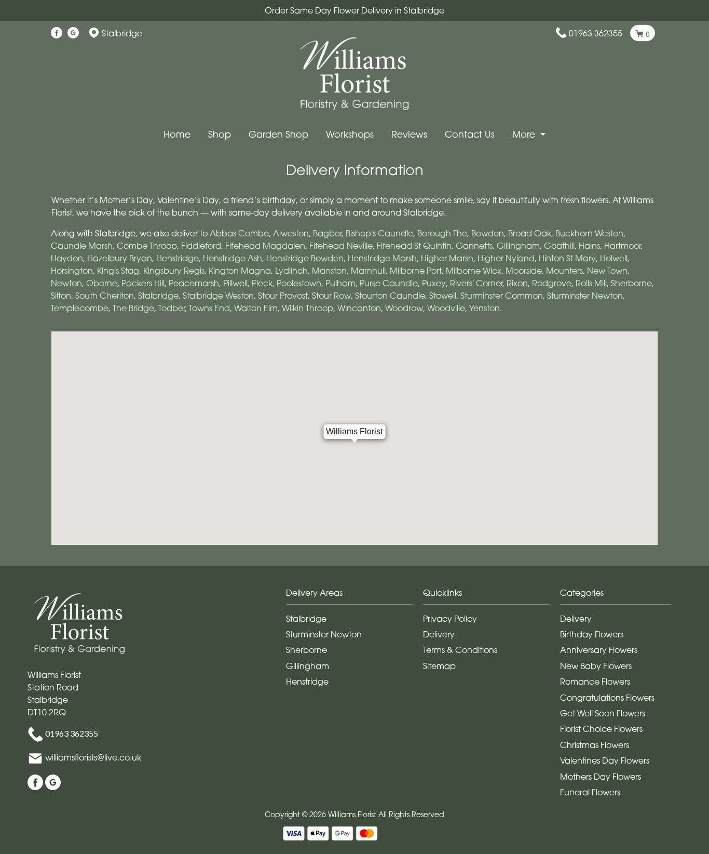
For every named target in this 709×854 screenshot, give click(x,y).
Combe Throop (147, 246)
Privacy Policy (450, 618)
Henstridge (177, 258)
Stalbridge (158, 295)
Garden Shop (278, 134)
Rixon (517, 283)
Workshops (350, 134)
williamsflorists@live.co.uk (93, 757)
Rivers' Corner (476, 283)
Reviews (409, 134)
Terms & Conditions (460, 650)
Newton (66, 283)
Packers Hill (143, 283)
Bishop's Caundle (379, 233)
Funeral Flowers (590, 792)
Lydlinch (291, 270)
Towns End (209, 308)
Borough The (442, 233)
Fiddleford (201, 246)
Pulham (340, 283)
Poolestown (299, 283)
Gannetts (474, 246)
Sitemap (439, 666)
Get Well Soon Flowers (602, 713)
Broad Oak (529, 233)
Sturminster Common (501, 295)
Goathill (559, 246)
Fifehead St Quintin (414, 246)
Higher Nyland (506, 258)
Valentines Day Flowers (604, 760)
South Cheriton (104, 295)
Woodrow (404, 308)
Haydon (67, 258)
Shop (219, 134)
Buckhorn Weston (589, 233)
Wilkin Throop (307, 308)
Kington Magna (240, 270)
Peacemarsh (194, 283)
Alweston (291, 233)
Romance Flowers (595, 681)
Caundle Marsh (82, 246)
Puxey (434, 283)
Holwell (614, 258)
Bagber (327, 233)
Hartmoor (622, 246)
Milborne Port (416, 270)
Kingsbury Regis (173, 270)
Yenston (484, 308)
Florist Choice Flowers (601, 729)
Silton (61, 295)
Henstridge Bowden (305, 258)
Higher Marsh (447, 258)
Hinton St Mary (567, 258)
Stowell (442, 295)
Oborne (101, 283)
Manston (329, 270)
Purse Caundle (389, 283)
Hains (589, 246)
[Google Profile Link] (73, 33)
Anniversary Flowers (598, 650)
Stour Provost (283, 295)
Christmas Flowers (594, 745)
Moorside (524, 270)
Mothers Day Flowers (600, 776)
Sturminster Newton (585, 295)
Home (176, 134)
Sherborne (631, 283)
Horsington (72, 270)
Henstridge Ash (232, 258)
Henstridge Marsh (382, 258)
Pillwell (235, 283)
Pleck (262, 283)
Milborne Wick (473, 270)
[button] (354, 595)
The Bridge (133, 308)
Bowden (487, 233)
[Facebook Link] (56, 33)
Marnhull (368, 270)
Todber (171, 308)
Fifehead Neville (341, 246)
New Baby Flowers (596, 666)
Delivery (439, 634)
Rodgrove (551, 283)
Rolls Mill (591, 283)
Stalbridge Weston (218, 295)
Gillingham (518, 246)
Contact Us (470, 134)
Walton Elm (256, 308)
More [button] (525, 134)
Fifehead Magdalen (265, 246)
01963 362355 (595, 33)
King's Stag (118, 270)
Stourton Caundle (390, 295)
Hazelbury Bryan (119, 258)
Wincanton (359, 308)
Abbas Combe (239, 233)
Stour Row (331, 295)
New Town (607, 270)
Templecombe (79, 308)
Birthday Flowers (591, 634)
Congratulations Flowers (607, 697)
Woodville (446, 308)
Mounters (564, 270)
